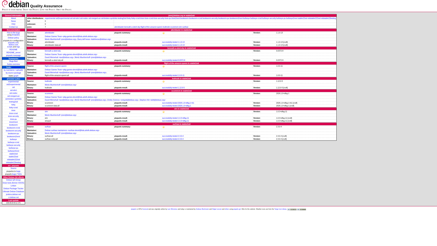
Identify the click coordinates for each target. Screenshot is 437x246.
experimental (13, 82)
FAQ (13, 24)
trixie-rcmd (13, 113)
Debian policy (13, 38)
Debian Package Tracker (13, 189)
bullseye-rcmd (13, 142)
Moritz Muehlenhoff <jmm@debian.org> (61, 39)
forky (13, 105)
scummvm (174, 27)
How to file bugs (13, 33)
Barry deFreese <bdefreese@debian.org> (94, 39)
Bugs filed (13, 61)
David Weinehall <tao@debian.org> (59, 57)
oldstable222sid (13, 160)
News (13, 21)
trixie (13, 110)
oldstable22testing (13, 162)
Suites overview (13, 64)
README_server (13, 53)
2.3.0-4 (181, 136)
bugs (18, 171)
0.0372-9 (181, 60)
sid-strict (13, 90)
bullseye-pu (13, 148)
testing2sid (13, 102)
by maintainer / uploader (13, 70)
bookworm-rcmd (13, 128)
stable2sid (16, 67)
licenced (145, 209)
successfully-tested (170, 42)
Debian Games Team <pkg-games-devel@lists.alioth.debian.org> (71, 36)
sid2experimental (13, 84)
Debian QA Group (13, 180)
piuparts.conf (13, 43)
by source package (13, 73)
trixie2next (13, 122)
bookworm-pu (13, 134)
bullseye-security (13, 145)
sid (13, 87)
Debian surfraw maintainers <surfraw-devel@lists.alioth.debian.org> (72, 130)
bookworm (13, 125)
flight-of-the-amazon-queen (151, 27)
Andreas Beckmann (202, 209)
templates (16, 35)
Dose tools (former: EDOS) (13, 183)
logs (18, 47)
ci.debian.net (13, 197)
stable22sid (13, 157)
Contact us (13, 27)
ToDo (19, 174)
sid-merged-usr (13, 96)
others (227, 209)
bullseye (13, 139)
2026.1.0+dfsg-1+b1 (186, 103)
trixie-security (13, 116)
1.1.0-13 (181, 42)
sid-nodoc (13, 93)
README (13, 50)
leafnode (166, 27)
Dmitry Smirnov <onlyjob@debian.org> (123, 100)
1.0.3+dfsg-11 (183, 118)
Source (13, 168)
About (13, 18)
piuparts (133, 209)
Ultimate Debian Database (13, 191)
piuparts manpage (13, 55)
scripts (9, 47)
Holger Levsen (217, 209)
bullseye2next (13, 151)
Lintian (13, 186)
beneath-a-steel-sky (132, 27)
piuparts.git (237, 209)
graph (16, 76)
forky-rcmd (13, 108)
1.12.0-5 (181, 88)
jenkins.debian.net (13, 194)
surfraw (185, 27)
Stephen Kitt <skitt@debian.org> (153, 100)
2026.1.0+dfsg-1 (184, 106)
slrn (180, 27)
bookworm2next (13, 136)
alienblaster (119, 27)
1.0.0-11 (181, 75)
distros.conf (13, 45)
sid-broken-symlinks (13, 99)
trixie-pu (13, 119)
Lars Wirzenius (172, 209)
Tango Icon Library (280, 209)
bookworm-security (13, 131)
